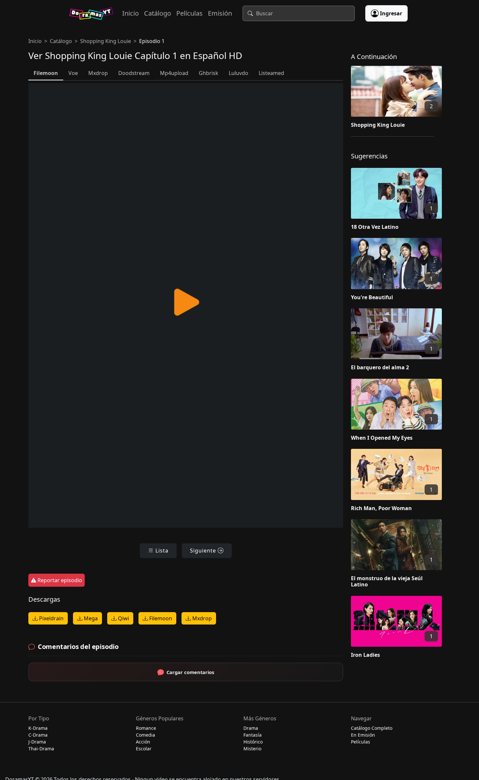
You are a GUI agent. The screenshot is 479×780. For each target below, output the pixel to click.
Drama (250, 728)
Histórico (253, 742)
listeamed (271, 73)
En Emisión (363, 735)
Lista (161, 550)
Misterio (252, 748)
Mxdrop (201, 618)
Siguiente (204, 550)
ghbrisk (208, 73)
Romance (146, 728)
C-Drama (38, 735)
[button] (401, 98)
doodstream (134, 73)
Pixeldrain (51, 618)
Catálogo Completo (371, 728)
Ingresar (391, 13)
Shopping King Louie (105, 41)
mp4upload (174, 73)
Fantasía (252, 735)
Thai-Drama (41, 748)
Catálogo (157, 13)
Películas (189, 13)
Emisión (220, 13)
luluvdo (238, 73)
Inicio (130, 13)
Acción (143, 742)
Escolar (144, 748)
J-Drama (37, 742)
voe (73, 73)
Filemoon (160, 618)
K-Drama (38, 728)
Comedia (145, 735)
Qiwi (123, 618)
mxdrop (98, 73)
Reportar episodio (59, 580)
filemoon (46, 73)
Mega (90, 618)
